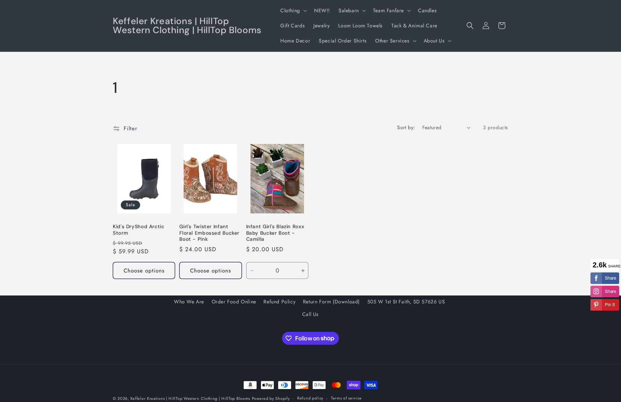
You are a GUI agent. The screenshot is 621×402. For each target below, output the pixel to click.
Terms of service (346, 398)
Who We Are (189, 301)
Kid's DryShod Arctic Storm (139, 229)
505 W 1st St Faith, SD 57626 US (406, 301)
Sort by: (406, 127)
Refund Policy (279, 301)
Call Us (310, 314)
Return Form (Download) (331, 301)
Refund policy (310, 398)
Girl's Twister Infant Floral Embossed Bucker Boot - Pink (209, 232)
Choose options (144, 271)
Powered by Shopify (271, 398)
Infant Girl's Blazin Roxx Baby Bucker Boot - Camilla (275, 232)
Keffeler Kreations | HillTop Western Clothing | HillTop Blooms (190, 398)
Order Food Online (234, 301)
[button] (293, 10)
